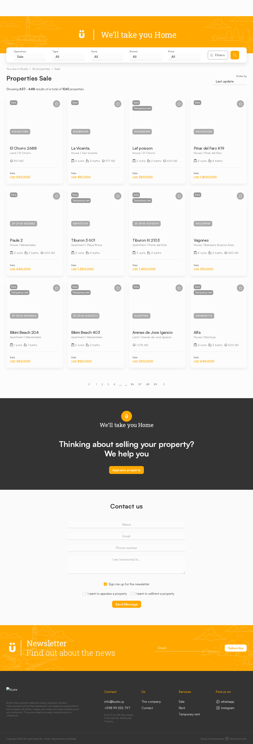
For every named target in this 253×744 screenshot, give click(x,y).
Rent (182, 708)
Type (55, 51)
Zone (94, 51)
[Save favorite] (56, 103)
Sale (57, 68)
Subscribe (235, 648)
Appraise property (126, 470)
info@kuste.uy (114, 702)
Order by (241, 76)
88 (147, 384)
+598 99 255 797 (117, 708)
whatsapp (227, 702)
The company (151, 702)
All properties (41, 68)
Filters (220, 55)
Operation (20, 51)
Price (171, 51)
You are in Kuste (17, 68)
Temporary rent (189, 714)
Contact (147, 708)
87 (140, 384)
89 (155, 384)
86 (132, 384)
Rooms (134, 51)
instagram (227, 708)
